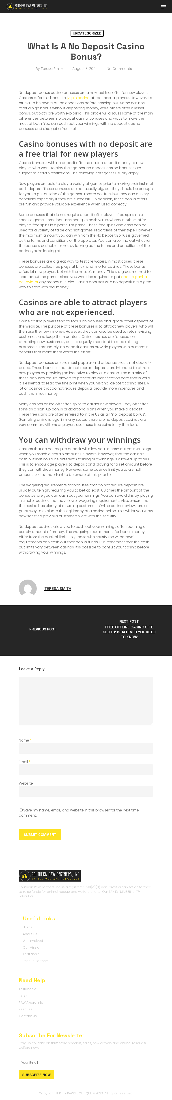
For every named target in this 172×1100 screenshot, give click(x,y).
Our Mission (32, 947)
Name (25, 740)
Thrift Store (31, 954)
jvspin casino (78, 97)
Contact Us (28, 1016)
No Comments (119, 68)
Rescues (25, 1009)
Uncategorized (87, 33)
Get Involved (33, 940)
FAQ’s (23, 996)
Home (27, 927)
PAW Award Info (31, 1002)
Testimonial (28, 989)
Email (24, 761)
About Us (30, 934)
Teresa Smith (52, 68)
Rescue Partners (36, 961)
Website (26, 783)
